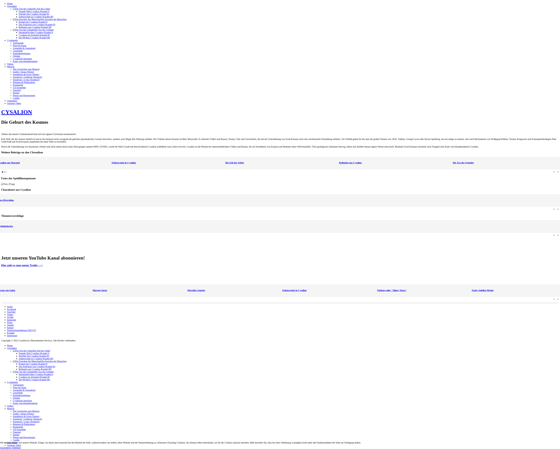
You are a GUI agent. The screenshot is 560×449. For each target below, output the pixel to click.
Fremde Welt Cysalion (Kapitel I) (34, 11)
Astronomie (18, 43)
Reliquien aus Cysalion (350, 162)
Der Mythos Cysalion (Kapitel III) (34, 37)
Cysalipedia (12, 40)
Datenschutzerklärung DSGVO (21, 330)
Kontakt (10, 333)
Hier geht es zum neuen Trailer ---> (22, 265)
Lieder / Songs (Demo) (23, 72)
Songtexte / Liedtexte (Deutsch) (27, 77)
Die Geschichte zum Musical (26, 69)
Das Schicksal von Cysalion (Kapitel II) (37, 24)
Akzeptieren (5, 447)
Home (10, 3)
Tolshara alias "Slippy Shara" (392, 290)
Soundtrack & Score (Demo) (26, 74)
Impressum (12, 335)
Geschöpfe (18, 51)
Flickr (9, 322)
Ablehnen (16, 447)
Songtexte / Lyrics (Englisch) (26, 79)
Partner (16, 93)
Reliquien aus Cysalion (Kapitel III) (35, 27)
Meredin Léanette (196, 290)
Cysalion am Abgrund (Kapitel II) (34, 35)
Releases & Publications (24, 82)
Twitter (10, 317)
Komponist (18, 85)
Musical (10, 66)
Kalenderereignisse (21, 53)
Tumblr (10, 325)
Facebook (11, 309)
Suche (10, 306)
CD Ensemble (19, 87)
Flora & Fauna (19, 45)
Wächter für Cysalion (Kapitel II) (34, 14)
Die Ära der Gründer (463, 162)
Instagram (11, 320)
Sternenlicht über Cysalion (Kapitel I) (36, 32)
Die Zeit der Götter (234, 162)
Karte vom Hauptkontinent (25, 61)
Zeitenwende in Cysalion (124, 162)
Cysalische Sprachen (22, 58)
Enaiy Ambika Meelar (483, 290)
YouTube (11, 312)
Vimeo (10, 314)
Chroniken (12, 6)
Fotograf (17, 90)
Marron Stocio (100, 290)
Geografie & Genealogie (24, 48)
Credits (16, 98)
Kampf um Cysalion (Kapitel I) (33, 22)
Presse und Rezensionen (24, 95)
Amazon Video (14, 103)
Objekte (16, 56)
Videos (10, 64)
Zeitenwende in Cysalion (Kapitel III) (36, 16)
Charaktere (12, 100)
